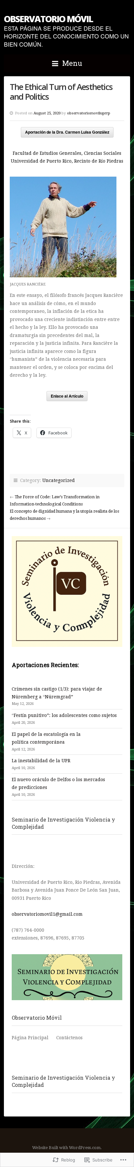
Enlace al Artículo (67, 396)
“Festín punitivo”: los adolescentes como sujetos (64, 715)
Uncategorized (58, 480)
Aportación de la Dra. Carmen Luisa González (67, 132)
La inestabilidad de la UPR (41, 760)
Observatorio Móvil (48, 19)
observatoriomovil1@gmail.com (47, 914)
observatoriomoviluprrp (88, 113)
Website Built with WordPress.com (66, 1147)
